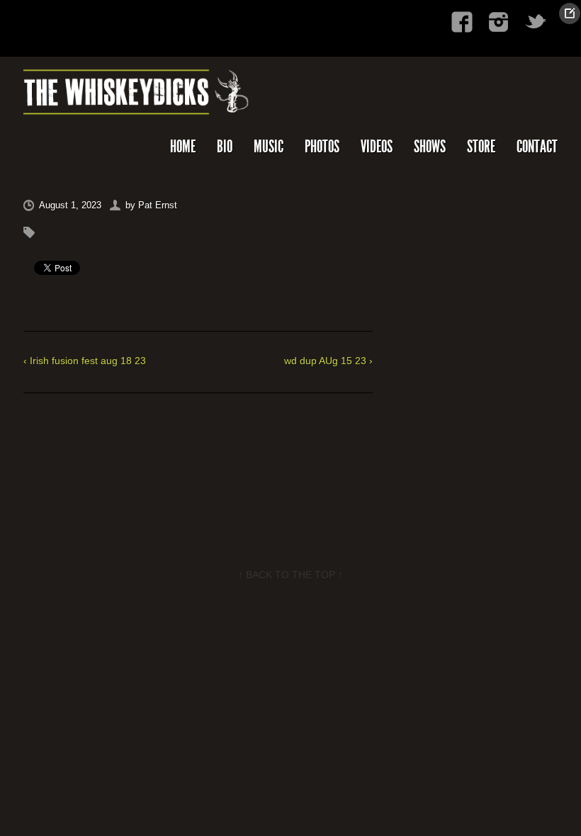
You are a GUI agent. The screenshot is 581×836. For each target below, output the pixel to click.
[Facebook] (462, 22)
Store (481, 147)
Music (268, 147)
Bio (224, 147)
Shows (430, 147)
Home (183, 147)
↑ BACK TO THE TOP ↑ (290, 574)
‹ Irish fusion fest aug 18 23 (84, 360)
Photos (322, 147)
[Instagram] (499, 22)
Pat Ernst (157, 205)
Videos (377, 147)
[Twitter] (536, 22)
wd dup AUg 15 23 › (328, 360)
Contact (537, 147)
